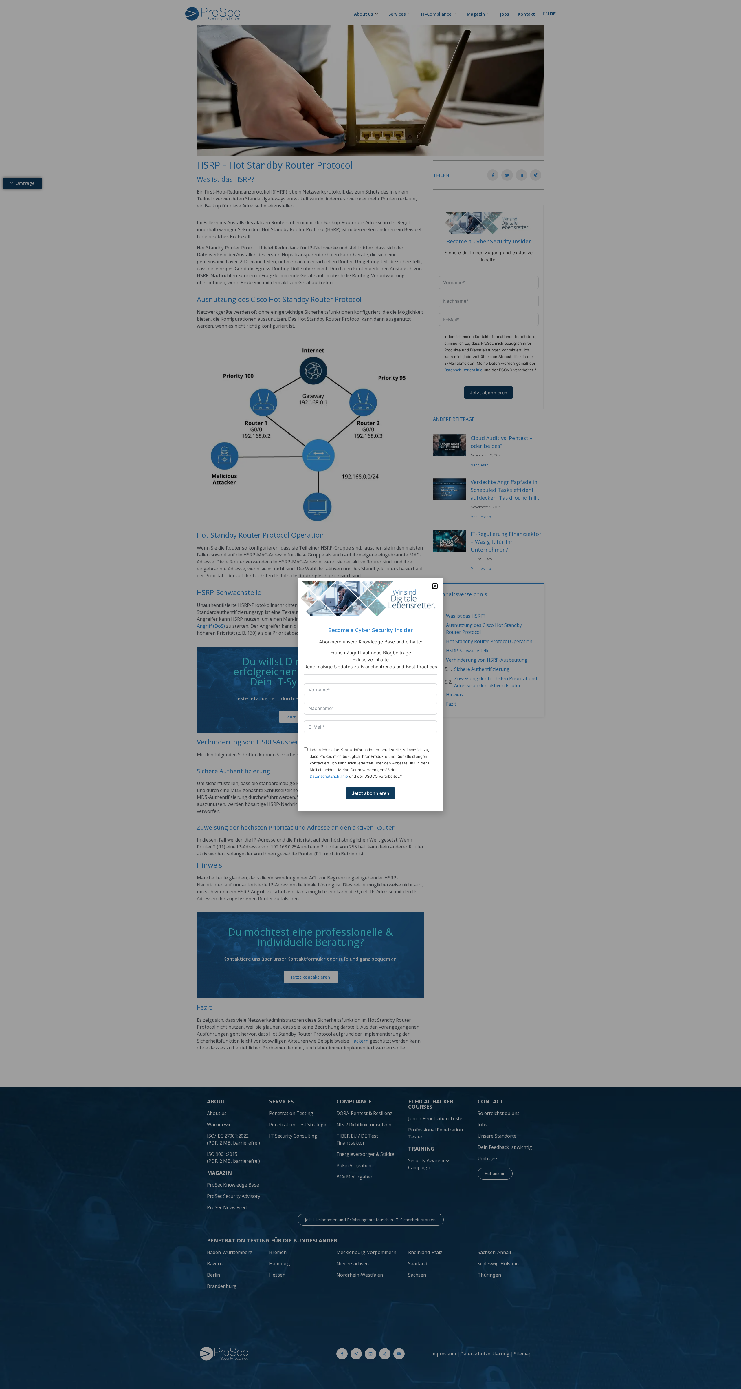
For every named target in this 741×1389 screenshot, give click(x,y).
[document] (370, 694)
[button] (435, 586)
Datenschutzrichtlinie (329, 776)
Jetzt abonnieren (370, 793)
